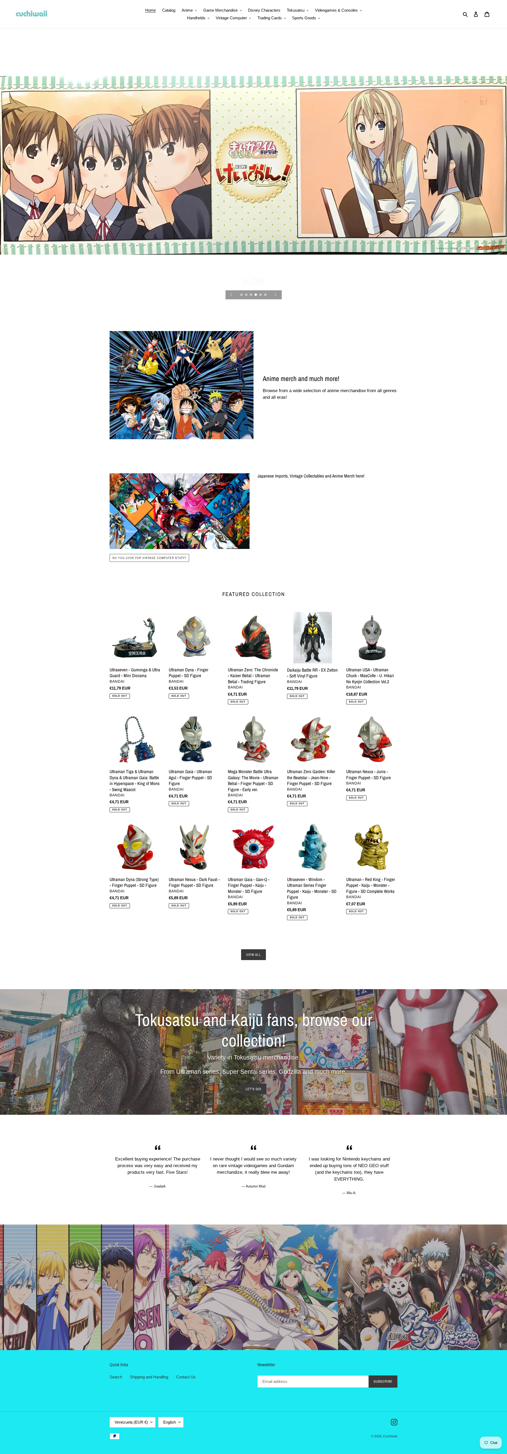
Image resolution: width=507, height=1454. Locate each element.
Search (116, 1377)
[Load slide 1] (241, 295)
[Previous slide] (231, 295)
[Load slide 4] (256, 295)
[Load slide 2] (246, 295)
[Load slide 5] (260, 295)
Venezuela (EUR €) (131, 1422)
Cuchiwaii (390, 1436)
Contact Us (186, 1377)
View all (253, 954)
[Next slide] (275, 295)
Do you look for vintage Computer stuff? (149, 558)
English (169, 1422)
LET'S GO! (253, 1089)
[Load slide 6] (265, 295)
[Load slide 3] (251, 295)
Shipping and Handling (149, 1377)
